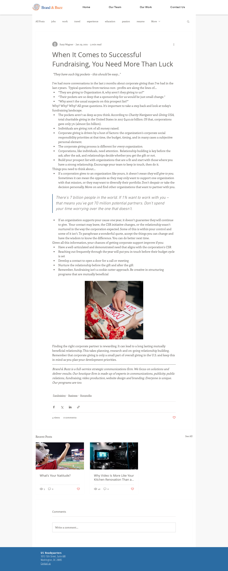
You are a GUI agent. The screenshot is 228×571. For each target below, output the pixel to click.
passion (126, 21)
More (154, 21)
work (65, 21)
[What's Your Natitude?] (60, 455)
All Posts (40, 21)
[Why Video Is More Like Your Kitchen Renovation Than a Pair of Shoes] (114, 455)
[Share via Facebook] (53, 407)
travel (77, 21)
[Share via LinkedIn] (70, 407)
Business (72, 395)
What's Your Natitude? (55, 475)
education (110, 21)
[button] (188, 21)
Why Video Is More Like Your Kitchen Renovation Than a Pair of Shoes (114, 477)
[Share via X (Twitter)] (62, 407)
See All (188, 436)
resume (141, 21)
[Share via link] (78, 407)
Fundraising (59, 395)
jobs (53, 21)
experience (92, 21)
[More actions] (174, 44)
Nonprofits (86, 395)
